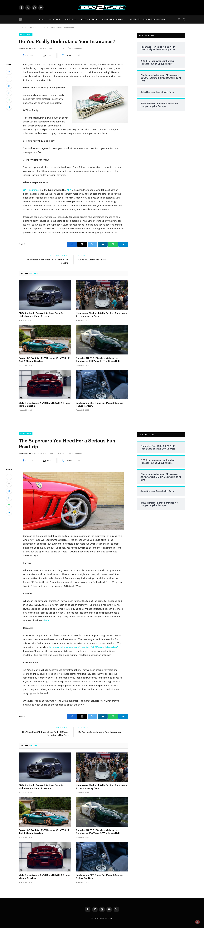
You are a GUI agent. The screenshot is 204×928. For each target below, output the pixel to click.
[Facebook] (9, 72)
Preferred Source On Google (148, 19)
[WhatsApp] (9, 100)
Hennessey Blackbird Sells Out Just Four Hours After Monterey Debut (101, 315)
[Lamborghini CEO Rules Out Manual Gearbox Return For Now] (102, 384)
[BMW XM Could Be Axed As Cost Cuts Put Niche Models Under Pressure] (45, 295)
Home (41, 19)
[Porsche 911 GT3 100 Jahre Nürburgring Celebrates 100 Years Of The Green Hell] (102, 339)
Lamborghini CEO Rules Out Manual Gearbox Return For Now (100, 404)
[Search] (179, 19)
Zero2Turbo (25, 34)
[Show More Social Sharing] (79, 55)
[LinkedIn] (9, 93)
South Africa (88, 19)
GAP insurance (31, 190)
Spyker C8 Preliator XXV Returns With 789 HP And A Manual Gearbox (44, 360)
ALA (68, 190)
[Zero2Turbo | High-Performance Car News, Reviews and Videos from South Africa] (102, 7)
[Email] (9, 79)
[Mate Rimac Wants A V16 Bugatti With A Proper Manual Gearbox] (45, 384)
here (46, 620)
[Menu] (20, 19)
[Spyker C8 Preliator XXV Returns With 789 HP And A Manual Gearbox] (45, 339)
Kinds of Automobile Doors (92, 259)
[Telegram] (9, 107)
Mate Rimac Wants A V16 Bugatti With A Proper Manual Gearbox (45, 404)
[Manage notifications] (197, 922)
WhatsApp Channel (113, 19)
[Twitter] (9, 86)
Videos (69, 19)
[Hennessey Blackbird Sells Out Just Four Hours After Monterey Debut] (102, 295)
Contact (54, 19)
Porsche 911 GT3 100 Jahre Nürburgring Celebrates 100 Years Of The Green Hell (98, 360)
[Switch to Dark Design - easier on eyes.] (183, 19)
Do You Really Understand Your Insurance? (99, 732)
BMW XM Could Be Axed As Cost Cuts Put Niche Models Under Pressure (41, 315)
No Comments (76, 48)
